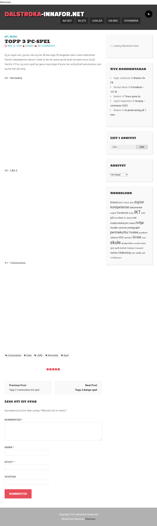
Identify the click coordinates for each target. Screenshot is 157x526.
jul (111, 217)
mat (134, 217)
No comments (46, 45)
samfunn (128, 237)
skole (144, 238)
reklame (114, 237)
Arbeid (114, 202)
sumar (123, 248)
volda (138, 253)
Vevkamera (131, 20)
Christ (126, 202)
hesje (131, 213)
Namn (9, 447)
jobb (143, 213)
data (29, 355)
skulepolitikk (127, 243)
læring (129, 218)
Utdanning (124, 252)
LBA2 (40, 355)
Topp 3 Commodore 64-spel (24, 387)
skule (115, 242)
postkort (143, 232)
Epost (10, 462)
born (120, 202)
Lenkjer (97, 20)
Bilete (82, 20)
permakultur (119, 232)
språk (117, 248)
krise (116, 218)
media (132, 223)
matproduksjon (119, 223)
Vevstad (10, 476)
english (113, 213)
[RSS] (148, 14)
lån (125, 218)
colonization (14, 355)
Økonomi (117, 258)
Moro (13, 36)
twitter (114, 252)
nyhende (122, 227)
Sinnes (29, 45)
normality (53, 355)
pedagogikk (133, 227)
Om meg (113, 20)
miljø (139, 222)
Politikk (133, 232)
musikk (114, 227)
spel (66, 355)
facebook (122, 212)
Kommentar (13, 419)
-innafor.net (44, 13)
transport (139, 248)
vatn (133, 253)
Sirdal (136, 237)
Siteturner (90, 519)
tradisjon (131, 248)
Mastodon (5, 2)
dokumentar (136, 207)
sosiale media (139, 243)
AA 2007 (67, 20)
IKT (6, 36)
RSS (121, 237)
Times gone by (132, 96)
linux (121, 217)
